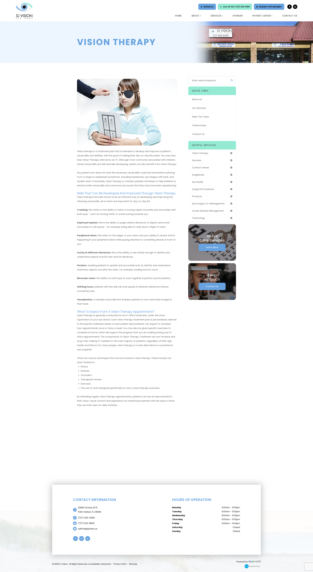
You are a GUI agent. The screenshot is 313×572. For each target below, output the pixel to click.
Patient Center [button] (261, 15)
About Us (197, 99)
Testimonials (199, 125)
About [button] (195, 15)
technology (198, 217)
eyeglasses (198, 174)
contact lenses (200, 167)
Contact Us (289, 15)
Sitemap (133, 564)
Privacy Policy (120, 564)
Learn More (212, 247)
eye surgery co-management (208, 203)
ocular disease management (208, 210)
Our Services (199, 108)
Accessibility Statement (99, 564)
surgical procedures (203, 189)
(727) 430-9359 (242, 7)
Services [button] (216, 15)
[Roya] (255, 561)
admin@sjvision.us (87, 529)
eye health (197, 181)
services (196, 160)
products (197, 196)
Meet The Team (200, 116)
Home (178, 15)
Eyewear (238, 15)
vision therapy (200, 153)
